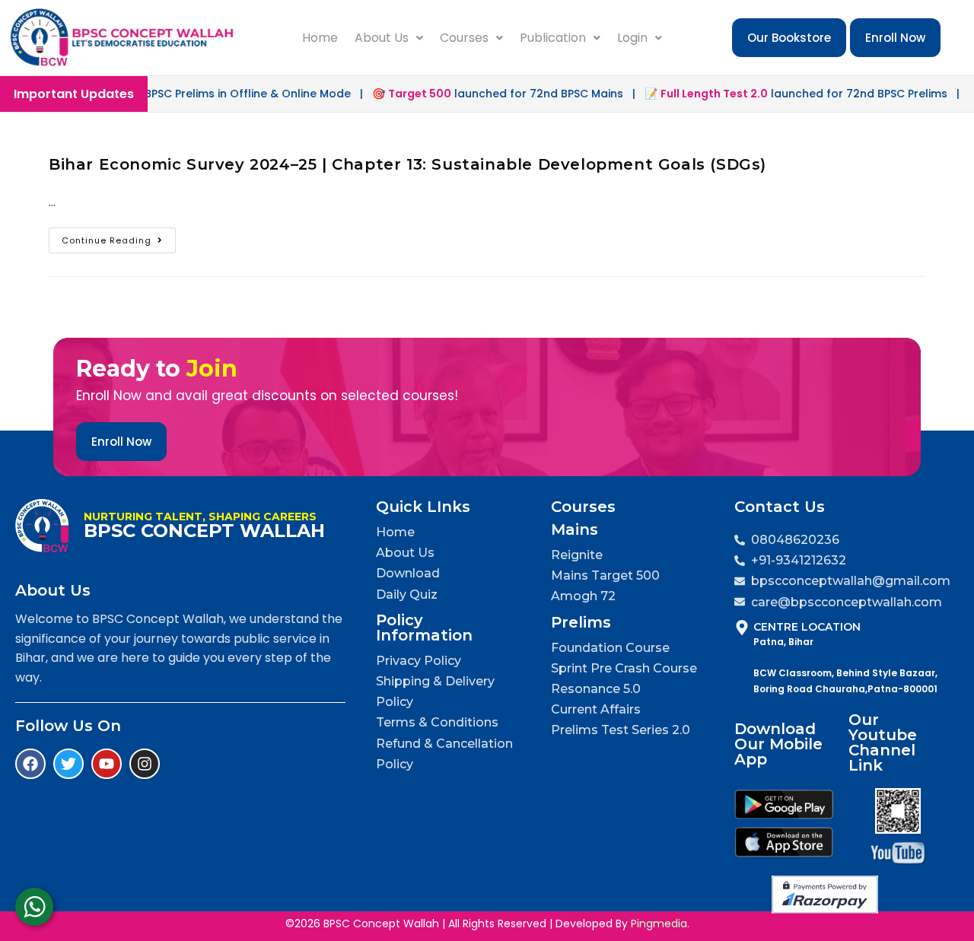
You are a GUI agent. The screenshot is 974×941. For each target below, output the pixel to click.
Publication (553, 37)
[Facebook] (30, 764)
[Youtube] (106, 764)
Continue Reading (119, 236)
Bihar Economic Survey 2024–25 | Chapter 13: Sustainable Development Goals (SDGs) (407, 164)
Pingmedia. (660, 923)
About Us (382, 37)
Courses (464, 37)
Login (632, 37)
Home (320, 37)
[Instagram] (144, 764)
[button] (388, 38)
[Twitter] (68, 764)
